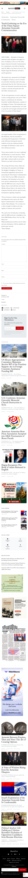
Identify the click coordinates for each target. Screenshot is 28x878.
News (14, 20)
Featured (13, 734)
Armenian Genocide (17, 17)
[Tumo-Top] (14, 3)
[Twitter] (12, 854)
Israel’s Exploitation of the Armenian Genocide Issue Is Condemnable (9, 511)
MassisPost (3, 302)
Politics (21, 824)
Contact (13, 858)
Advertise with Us (16, 860)
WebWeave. (14, 866)
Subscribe (19, 328)
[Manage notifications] (24, 874)
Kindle (9, 860)
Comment (3, 244)
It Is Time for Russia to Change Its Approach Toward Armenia (9, 525)
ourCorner (17, 794)
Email (2, 270)
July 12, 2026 (3, 527)
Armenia (3, 734)
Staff (8, 858)
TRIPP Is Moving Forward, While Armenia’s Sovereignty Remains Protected (9, 519)
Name (2, 264)
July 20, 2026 (3, 522)
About (4, 858)
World (25, 824)
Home (2, 12)
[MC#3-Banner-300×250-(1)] (14, 492)
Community (5, 20)
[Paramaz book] (14, 607)
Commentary (8, 734)
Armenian (7, 12)
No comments (5, 33)
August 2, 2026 (4, 514)
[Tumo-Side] (12, 583)
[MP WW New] (12, 691)
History (18, 734)
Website (2, 276)
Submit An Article (14, 862)
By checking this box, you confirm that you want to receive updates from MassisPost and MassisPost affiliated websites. (14, 333)
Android (23, 858)
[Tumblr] (19, 854)
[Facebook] (8, 854)
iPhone (18, 858)
